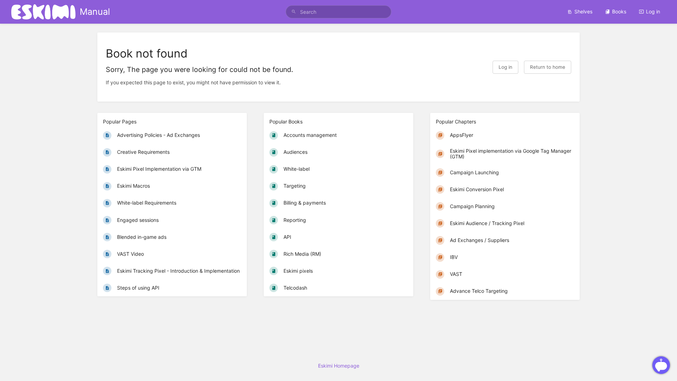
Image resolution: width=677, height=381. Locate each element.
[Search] (293, 12)
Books (619, 11)
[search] (338, 11)
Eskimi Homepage (338, 366)
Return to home (547, 67)
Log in (653, 11)
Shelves (583, 11)
